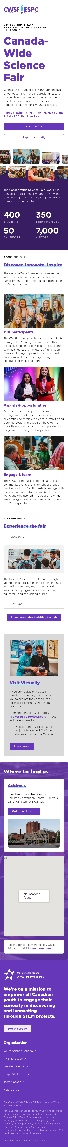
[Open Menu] (60, 9)
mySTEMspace (13, 1058)
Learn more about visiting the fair (34, 617)
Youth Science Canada (18, 1051)
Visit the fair (34, 126)
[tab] (34, 537)
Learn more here (39, 948)
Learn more (22, 746)
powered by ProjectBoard (28, 716)
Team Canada (12, 1082)
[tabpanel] (34, 570)
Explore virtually (34, 137)
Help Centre (11, 1089)
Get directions (22, 811)
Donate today (17, 1028)
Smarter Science (14, 1066)
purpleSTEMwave (15, 1074)
